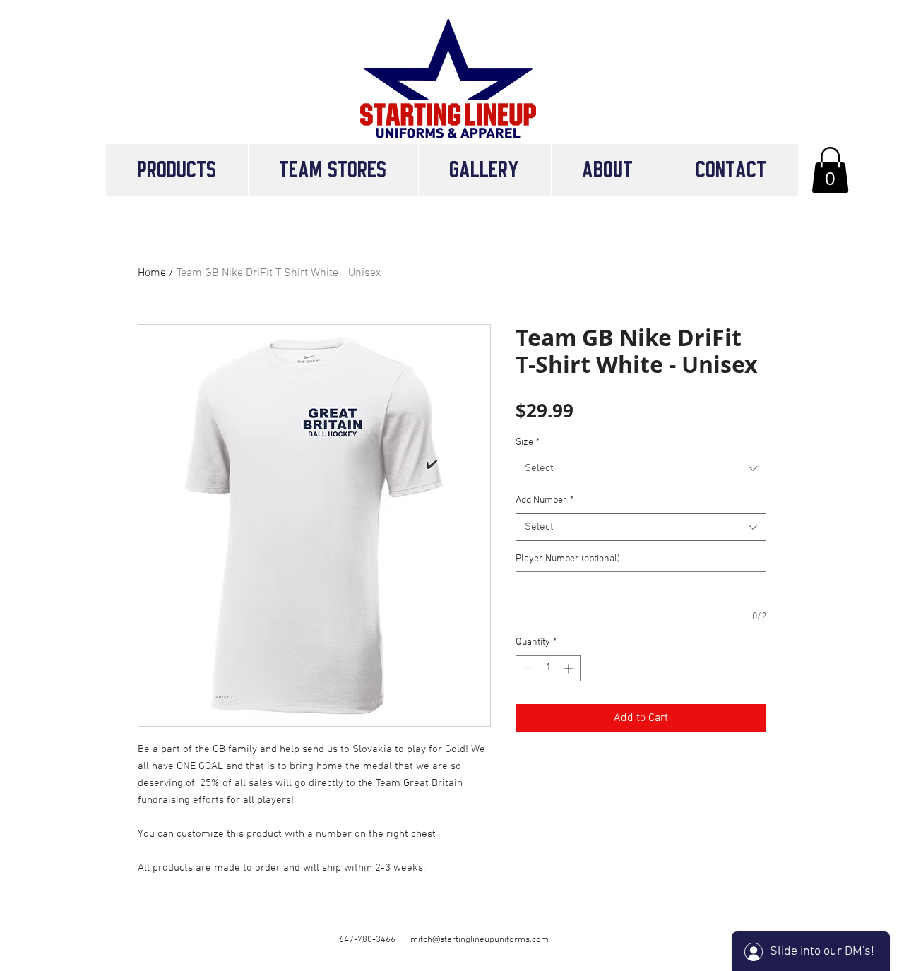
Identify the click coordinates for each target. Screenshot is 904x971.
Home (152, 273)
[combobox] (641, 468)
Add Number (544, 500)
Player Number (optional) (568, 559)
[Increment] (569, 668)
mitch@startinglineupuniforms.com (479, 940)
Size (528, 442)
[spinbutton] (548, 668)
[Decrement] (526, 668)
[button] (333, 170)
